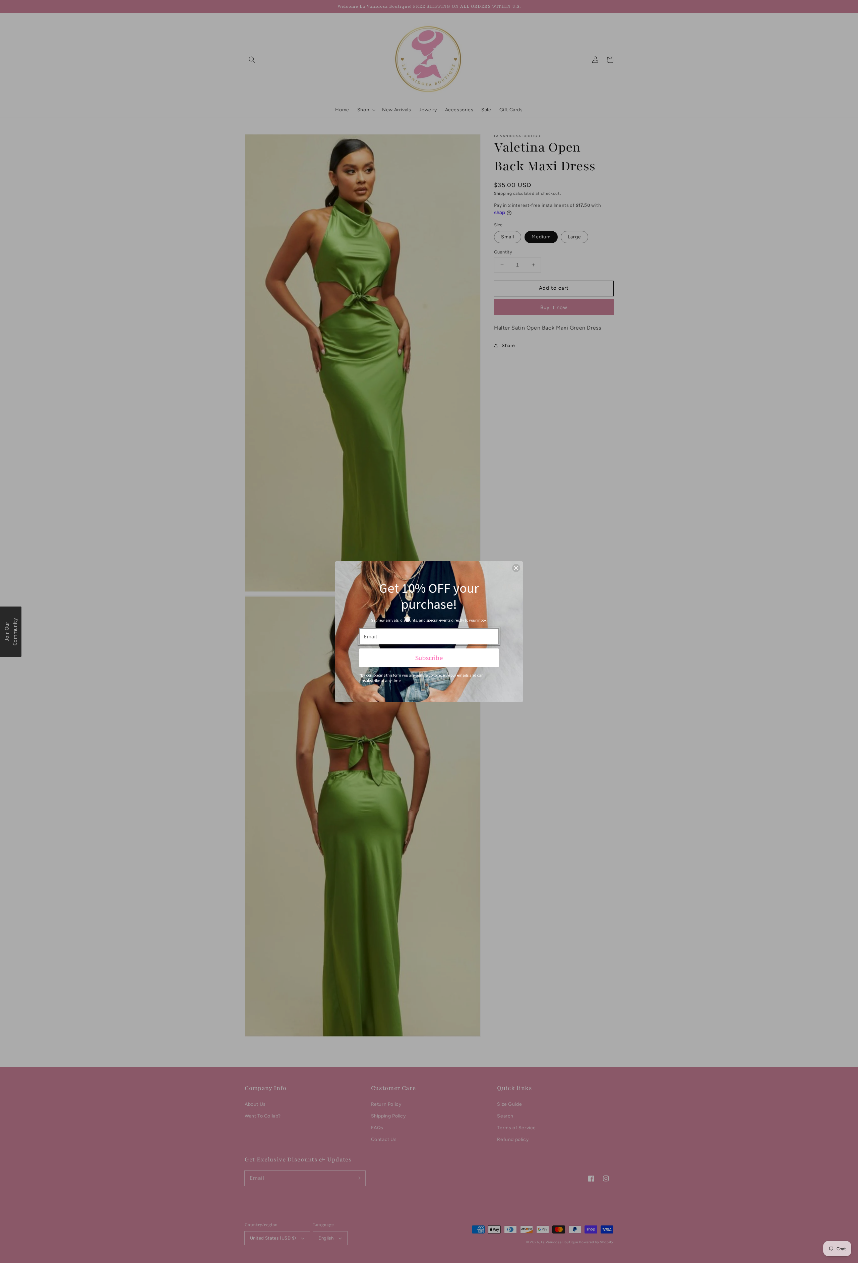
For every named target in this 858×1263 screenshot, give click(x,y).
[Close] (516, 568)
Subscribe (429, 657)
